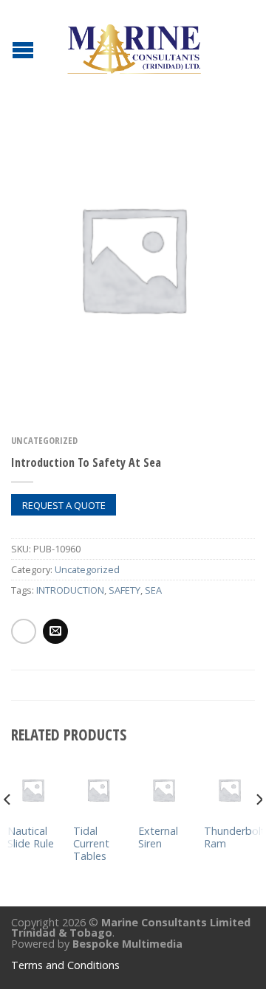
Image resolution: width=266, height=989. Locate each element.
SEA (153, 590)
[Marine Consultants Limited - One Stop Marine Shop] (135, 44)
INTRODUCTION (70, 590)
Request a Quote (64, 505)
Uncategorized (44, 440)
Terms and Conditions (65, 965)
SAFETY (124, 590)
